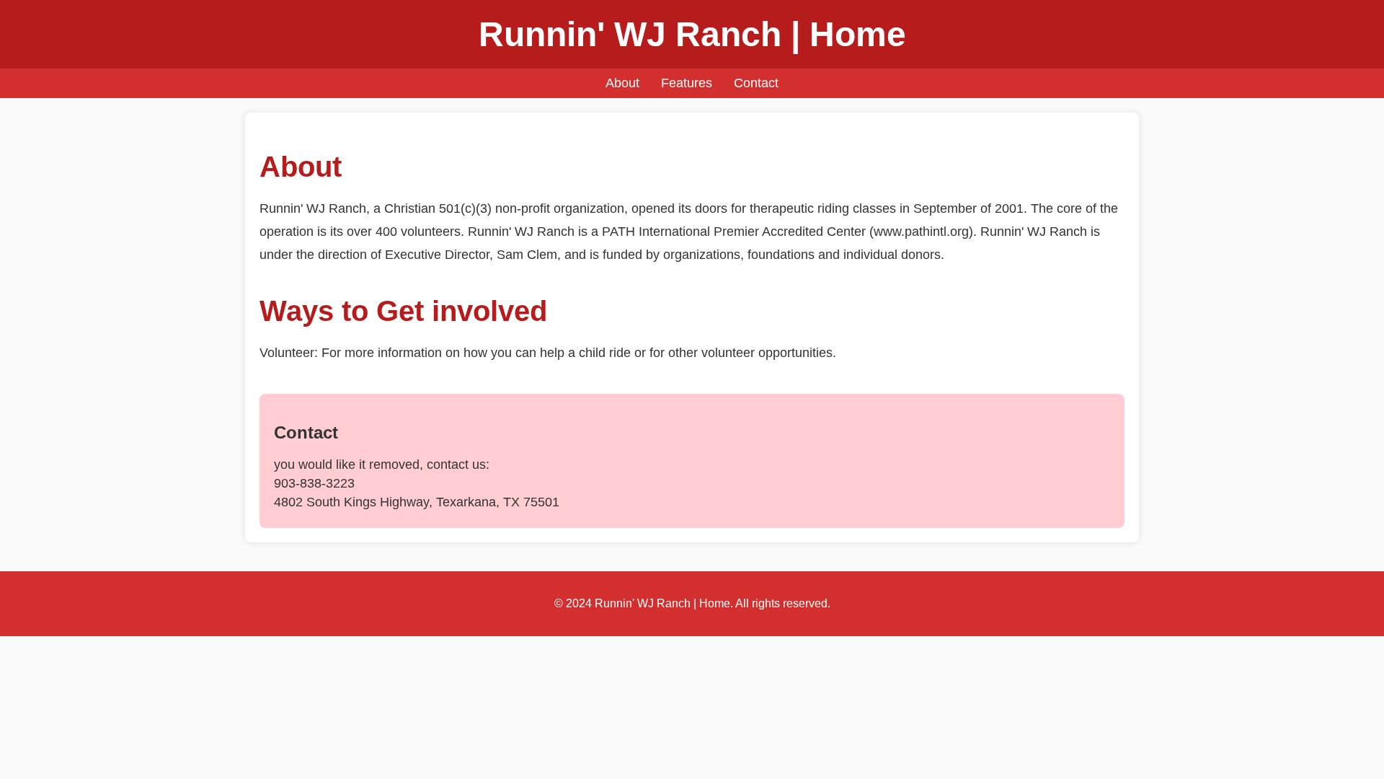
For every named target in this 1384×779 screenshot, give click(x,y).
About (622, 83)
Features (686, 83)
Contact (756, 83)
